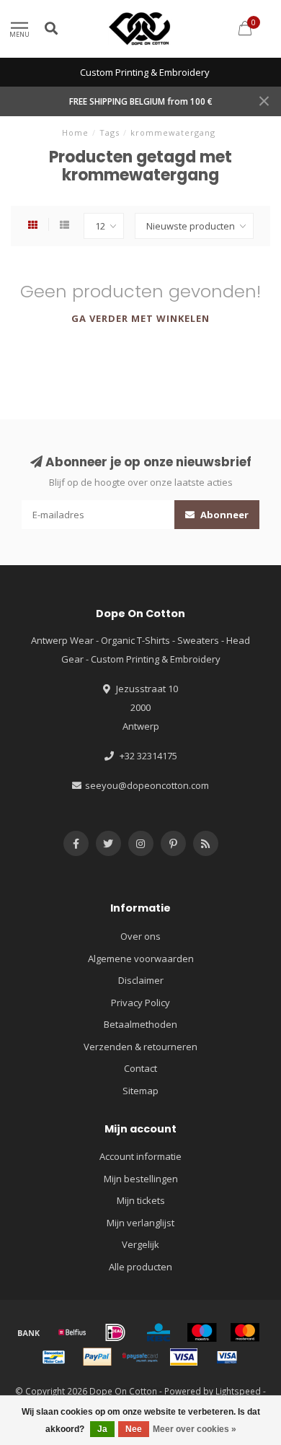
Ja (102, 1429)
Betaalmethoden (140, 1024)
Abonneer (223, 514)
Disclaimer (141, 980)
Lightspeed (238, 1391)
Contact (140, 1068)
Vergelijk (140, 1244)
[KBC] (158, 1332)
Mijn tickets (141, 1200)
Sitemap (140, 1090)
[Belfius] (72, 1332)
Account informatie (140, 1156)
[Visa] (184, 1357)
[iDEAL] (115, 1332)
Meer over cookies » (194, 1429)
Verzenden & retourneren (140, 1046)
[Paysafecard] (140, 1357)
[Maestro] (202, 1332)
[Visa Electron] (227, 1357)
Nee (133, 1429)
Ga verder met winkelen (140, 318)
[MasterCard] (245, 1332)
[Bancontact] (54, 1357)
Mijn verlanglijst (140, 1222)
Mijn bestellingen (141, 1178)
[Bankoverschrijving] (29, 1332)
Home (75, 132)
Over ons (140, 936)
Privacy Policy (140, 1002)
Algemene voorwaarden (141, 958)
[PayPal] (97, 1357)
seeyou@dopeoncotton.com (147, 785)
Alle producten (140, 1266)
